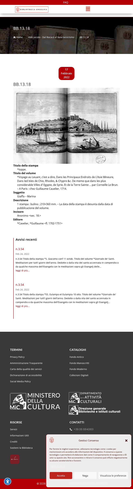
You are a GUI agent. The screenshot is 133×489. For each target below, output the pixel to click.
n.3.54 (20, 249)
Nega (85, 475)
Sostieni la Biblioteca (21, 447)
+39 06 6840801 (83, 429)
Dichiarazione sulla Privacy (95, 482)
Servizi (13, 429)
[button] (126, 440)
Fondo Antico (77, 356)
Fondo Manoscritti (79, 363)
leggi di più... (23, 270)
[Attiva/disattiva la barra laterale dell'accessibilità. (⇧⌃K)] (7, 481)
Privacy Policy (17, 356)
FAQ (65, 2)
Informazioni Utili (19, 435)
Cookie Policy (75, 482)
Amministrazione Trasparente (26, 363)
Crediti (13, 441)
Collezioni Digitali (79, 375)
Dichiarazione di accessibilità (26, 375)
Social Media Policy (20, 381)
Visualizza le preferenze (113, 475)
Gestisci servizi (58, 466)
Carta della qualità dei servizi (26, 369)
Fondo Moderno (78, 369)
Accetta (61, 475)
